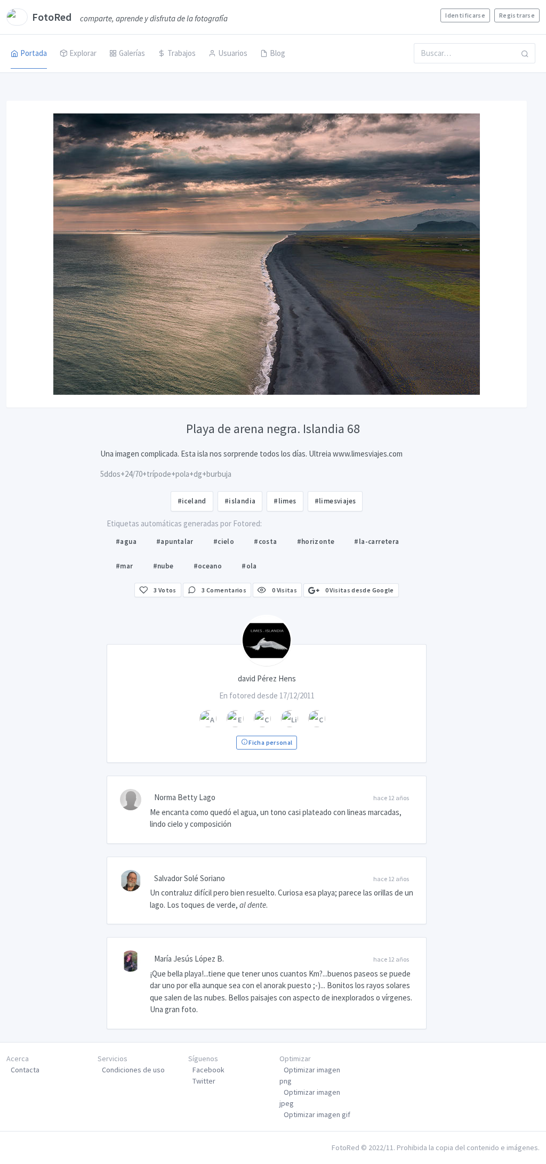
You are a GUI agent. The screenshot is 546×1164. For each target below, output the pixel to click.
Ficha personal (269, 742)
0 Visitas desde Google (359, 590)
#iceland (192, 501)
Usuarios (232, 53)
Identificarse (465, 15)
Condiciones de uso (133, 1070)
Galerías (132, 53)
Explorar (83, 53)
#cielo (223, 541)
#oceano (208, 566)
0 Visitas (283, 590)
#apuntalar (175, 541)
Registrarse (517, 15)
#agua (126, 541)
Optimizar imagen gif (317, 1114)
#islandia (240, 501)
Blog (277, 53)
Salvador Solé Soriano (189, 878)
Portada (33, 53)
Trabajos (181, 53)
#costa (265, 541)
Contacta (25, 1070)
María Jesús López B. (189, 959)
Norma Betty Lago (184, 797)
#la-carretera (376, 541)
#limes (285, 501)
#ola (249, 566)
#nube (163, 566)
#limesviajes (335, 501)
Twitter (203, 1081)
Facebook (208, 1070)
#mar (124, 566)
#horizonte (316, 541)
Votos (165, 590)
